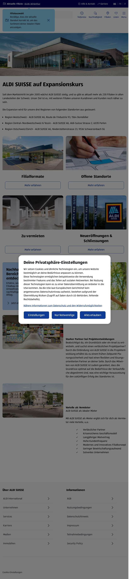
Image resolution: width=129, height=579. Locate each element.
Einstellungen (36, 315)
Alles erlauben (92, 315)
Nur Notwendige (65, 315)
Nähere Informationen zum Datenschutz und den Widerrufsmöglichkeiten (63, 305)
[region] (65, 289)
